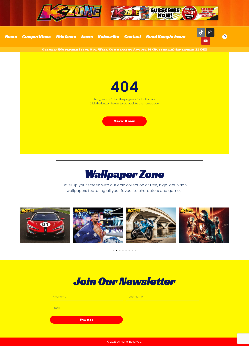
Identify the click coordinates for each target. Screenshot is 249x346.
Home (11, 36)
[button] (225, 36)
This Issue (66, 36)
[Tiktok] (201, 32)
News (87, 36)
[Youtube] (205, 41)
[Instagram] (210, 32)
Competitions (36, 36)
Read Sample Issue (165, 36)
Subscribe (108, 36)
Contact (132, 36)
